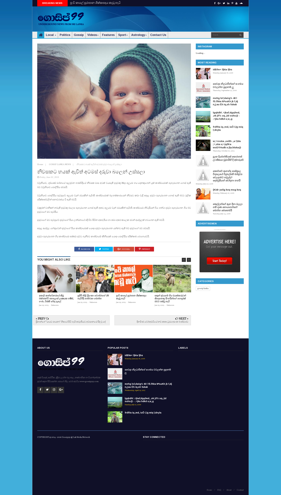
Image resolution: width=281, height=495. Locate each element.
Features (108, 35)
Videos (92, 35)
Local (50, 35)
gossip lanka (202, 288)
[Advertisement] (184, 16)
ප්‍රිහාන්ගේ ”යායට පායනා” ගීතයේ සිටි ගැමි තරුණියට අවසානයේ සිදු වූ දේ (71, 321)
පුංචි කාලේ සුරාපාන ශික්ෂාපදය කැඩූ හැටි (95, 3)
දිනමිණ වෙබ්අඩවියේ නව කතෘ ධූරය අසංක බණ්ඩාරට (162, 321)
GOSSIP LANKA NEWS (60, 164)
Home (40, 164)
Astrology (138, 35)
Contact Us (158, 35)
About (229, 490)
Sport (122, 35)
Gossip (79, 35)
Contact (240, 490)
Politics (65, 35)
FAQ (219, 490)
